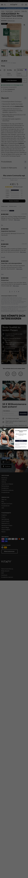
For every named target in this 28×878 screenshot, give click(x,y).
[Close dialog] (27, 429)
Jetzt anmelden (21, 440)
